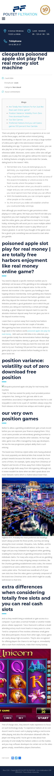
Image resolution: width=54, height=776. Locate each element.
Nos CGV (6, 770)
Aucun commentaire (12, 92)
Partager (5, 758)
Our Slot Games (16, 120)
